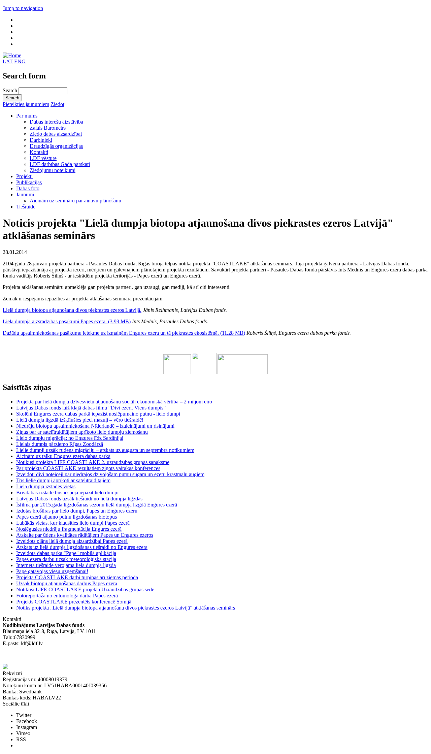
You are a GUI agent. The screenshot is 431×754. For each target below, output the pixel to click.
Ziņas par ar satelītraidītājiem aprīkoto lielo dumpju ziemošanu (82, 432)
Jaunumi (25, 194)
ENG (20, 61)
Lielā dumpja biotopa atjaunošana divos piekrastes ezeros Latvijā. (72, 310)
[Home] (12, 55)
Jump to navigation (23, 8)
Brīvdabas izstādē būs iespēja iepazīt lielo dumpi (67, 492)
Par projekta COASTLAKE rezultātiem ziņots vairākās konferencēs (88, 468)
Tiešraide (25, 206)
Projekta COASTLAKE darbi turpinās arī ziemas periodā (77, 577)
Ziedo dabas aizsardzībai (56, 134)
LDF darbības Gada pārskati (60, 164)
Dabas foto (27, 188)
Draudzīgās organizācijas (56, 146)
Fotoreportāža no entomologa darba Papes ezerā (67, 595)
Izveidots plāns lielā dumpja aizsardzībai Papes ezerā (72, 541)
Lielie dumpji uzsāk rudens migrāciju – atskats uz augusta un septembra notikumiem (105, 450)
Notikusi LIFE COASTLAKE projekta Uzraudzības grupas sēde (85, 589)
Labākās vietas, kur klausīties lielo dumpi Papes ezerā (73, 523)
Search (11, 90)
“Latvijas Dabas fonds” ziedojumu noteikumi (50, 655)
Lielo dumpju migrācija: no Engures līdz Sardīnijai (69, 438)
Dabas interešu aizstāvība (56, 122)
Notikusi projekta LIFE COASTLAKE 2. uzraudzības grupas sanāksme (92, 462)
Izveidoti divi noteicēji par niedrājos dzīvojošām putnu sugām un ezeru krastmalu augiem (110, 474)
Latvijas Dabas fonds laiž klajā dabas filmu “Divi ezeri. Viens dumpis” (91, 408)
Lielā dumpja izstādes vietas (45, 486)
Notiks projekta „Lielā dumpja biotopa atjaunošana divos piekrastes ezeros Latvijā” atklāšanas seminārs (125, 608)
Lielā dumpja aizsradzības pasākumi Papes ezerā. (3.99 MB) (67, 321)
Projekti (24, 176)
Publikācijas (29, 182)
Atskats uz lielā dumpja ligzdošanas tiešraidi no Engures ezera (81, 547)
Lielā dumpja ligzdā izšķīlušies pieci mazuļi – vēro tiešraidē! (79, 420)
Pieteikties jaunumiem (26, 104)
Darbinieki (41, 140)
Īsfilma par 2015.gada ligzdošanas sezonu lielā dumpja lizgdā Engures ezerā (96, 504)
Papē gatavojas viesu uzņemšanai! (52, 571)
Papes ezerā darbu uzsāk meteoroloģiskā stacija (66, 559)
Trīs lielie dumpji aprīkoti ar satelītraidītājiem (63, 480)
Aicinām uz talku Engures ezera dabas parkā (63, 456)
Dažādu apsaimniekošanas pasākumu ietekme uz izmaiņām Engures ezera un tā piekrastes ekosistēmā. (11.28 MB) (124, 333)
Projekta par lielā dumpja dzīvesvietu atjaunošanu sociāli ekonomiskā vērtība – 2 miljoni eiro (114, 401)
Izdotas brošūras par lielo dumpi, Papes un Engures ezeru (76, 511)
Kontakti (39, 152)
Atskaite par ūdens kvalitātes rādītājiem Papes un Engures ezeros (84, 535)
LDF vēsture (43, 158)
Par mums (26, 116)
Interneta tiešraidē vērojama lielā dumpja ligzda (66, 565)
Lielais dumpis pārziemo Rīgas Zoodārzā (59, 444)
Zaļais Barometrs (48, 128)
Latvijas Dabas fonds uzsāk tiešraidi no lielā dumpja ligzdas (79, 498)
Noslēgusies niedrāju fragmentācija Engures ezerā (69, 529)
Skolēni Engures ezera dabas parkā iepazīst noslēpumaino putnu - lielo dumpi (98, 414)
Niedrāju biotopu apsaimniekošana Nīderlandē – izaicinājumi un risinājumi (95, 426)
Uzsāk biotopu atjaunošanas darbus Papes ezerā (66, 583)
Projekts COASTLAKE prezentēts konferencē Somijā (73, 601)
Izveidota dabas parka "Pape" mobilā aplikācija (66, 553)
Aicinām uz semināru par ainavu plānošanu (75, 200)
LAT (8, 61)
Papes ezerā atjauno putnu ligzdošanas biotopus (66, 517)
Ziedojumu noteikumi (52, 170)
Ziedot (57, 104)
